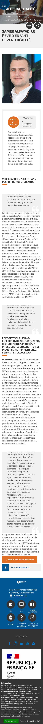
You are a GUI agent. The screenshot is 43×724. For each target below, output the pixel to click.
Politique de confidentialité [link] (30, 721)
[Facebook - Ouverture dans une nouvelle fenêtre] (9, 644)
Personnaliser (11, 721)
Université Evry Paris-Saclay (14, 13)
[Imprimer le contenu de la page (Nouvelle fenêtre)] (29, 25)
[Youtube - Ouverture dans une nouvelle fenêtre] (27, 644)
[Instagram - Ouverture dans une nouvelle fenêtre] (15, 644)
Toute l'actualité (12, 16)
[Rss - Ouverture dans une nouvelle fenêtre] (33, 644)
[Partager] (37, 25)
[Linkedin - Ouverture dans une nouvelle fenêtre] (21, 644)
